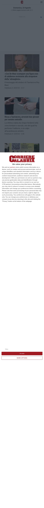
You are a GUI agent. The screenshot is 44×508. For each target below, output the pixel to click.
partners (12, 167)
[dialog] (22, 330)
